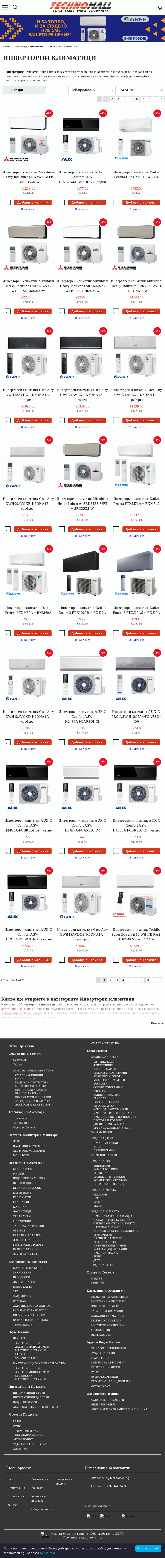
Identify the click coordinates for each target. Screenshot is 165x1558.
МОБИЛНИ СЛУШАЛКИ (30, 1086)
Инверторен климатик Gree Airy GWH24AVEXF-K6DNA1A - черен (82, 394)
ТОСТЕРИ (99, 1091)
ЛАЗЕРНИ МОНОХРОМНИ (32, 1346)
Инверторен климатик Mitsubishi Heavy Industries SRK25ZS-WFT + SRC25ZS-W (136, 286)
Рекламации (39, 1479)
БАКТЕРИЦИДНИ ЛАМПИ (110, 1249)
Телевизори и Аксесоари (26, 1112)
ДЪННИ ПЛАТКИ (24, 1282)
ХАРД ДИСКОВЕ (23, 1296)
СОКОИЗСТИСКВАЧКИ (108, 1087)
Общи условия (41, 1509)
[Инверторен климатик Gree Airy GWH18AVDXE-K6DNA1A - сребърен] (81, 896)
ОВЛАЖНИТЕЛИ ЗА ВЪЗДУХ (111, 1219)
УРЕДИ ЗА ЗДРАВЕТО (105, 1211)
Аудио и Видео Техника (104, 1342)
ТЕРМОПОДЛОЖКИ (106, 1241)
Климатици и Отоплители (106, 1290)
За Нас (12, 1505)
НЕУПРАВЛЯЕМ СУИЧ (29, 1434)
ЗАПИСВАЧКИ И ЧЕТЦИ (28, 1225)
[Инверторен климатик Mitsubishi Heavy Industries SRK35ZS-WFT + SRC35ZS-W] (81, 465)
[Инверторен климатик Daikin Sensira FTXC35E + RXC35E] (135, 138)
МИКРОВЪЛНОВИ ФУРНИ (110, 1072)
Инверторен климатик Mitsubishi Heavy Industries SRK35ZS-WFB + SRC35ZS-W (28, 177)
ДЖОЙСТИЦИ (22, 1211)
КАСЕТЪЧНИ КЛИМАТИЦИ (108, 1301)
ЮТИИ (97, 1146)
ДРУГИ (97, 1260)
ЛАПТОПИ (20, 1141)
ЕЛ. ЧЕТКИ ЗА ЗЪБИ (104, 1155)
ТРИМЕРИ (99, 1172)
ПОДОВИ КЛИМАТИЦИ (106, 1320)
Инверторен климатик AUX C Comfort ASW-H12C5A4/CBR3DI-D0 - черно (28, 934)
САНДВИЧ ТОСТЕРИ (106, 1094)
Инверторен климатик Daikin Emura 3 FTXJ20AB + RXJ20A (82, 610)
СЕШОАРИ (100, 1194)
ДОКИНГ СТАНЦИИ (26, 1240)
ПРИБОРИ (97, 1283)
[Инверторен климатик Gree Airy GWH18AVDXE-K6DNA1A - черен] (27, 356)
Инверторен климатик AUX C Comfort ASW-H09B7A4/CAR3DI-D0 (82, 825)
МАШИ (98, 1201)
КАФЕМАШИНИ (101, 1132)
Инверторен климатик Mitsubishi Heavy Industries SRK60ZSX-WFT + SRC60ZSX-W (28, 286)
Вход (11, 1479)
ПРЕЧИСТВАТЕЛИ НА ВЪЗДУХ (113, 1216)
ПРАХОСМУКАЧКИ (105, 1143)
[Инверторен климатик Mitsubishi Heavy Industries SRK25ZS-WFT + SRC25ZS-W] (135, 247)
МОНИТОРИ (21, 1155)
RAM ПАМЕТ (21, 1301)
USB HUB (19, 1230)
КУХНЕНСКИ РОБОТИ (108, 1076)
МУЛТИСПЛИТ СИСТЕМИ (108, 1325)
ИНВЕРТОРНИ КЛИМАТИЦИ (109, 1296)
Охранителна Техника (103, 1393)
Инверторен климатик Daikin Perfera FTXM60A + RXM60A (28, 610)
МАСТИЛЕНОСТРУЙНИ (30, 1350)
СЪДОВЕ (96, 1278)
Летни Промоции (21, 1046)
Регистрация (16, 1487)
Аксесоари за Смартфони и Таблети (34, 1070)
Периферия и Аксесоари (26, 1162)
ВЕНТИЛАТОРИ (101, 1334)
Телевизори (20, 1118)
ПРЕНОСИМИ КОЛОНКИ (31, 1089)
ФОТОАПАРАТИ (101, 1386)
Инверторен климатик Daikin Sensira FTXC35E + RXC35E (137, 174)
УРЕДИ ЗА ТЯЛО (102, 1161)
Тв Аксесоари (21, 1122)
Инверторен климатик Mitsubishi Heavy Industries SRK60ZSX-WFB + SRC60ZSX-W (82, 286)
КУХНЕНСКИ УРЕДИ (105, 1056)
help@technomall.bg (115, 1478)
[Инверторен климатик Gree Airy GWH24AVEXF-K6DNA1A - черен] (81, 356)
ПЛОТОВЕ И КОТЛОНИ (108, 1120)
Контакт (37, 1487)
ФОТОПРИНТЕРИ (26, 1357)
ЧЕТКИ (97, 1205)
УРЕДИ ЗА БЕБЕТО (103, 1265)
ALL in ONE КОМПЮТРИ (29, 1150)
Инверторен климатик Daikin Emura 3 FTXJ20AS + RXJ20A (136, 610)
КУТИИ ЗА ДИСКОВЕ (27, 1187)
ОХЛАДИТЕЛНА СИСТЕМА (30, 1319)
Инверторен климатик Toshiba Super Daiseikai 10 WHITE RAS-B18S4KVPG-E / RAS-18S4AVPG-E (137, 935)
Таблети (17, 1064)
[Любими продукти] (150, 7)
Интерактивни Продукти (27, 1386)
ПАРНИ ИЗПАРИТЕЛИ (107, 1238)
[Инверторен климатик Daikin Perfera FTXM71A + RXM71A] (135, 465)
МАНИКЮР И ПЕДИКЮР (109, 1176)
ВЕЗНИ (97, 1256)
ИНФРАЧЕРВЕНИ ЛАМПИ (109, 1245)
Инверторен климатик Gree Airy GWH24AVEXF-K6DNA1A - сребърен (136, 394)
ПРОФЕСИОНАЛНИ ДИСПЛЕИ (111, 1381)
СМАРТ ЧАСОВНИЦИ (29, 1075)
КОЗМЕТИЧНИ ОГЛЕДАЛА (110, 1180)
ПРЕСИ (97, 1198)
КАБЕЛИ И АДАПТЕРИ (28, 1235)
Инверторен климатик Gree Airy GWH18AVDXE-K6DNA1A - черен (28, 394)
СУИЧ (17, 1426)
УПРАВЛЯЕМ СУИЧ (28, 1431)
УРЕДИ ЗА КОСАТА (103, 1189)
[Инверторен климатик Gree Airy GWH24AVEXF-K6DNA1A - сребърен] (135, 356)
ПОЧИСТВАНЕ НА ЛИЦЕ (109, 1184)
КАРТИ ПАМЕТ (23, 1192)
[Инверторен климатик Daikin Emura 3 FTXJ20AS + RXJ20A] (135, 574)
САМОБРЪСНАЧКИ (105, 1169)
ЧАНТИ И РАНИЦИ (25, 1249)
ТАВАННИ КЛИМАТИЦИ (107, 1311)
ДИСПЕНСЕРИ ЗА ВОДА (109, 1124)
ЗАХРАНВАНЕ (22, 1272)
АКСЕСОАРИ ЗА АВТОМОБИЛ (35, 1104)
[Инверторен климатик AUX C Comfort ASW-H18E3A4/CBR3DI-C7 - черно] (135, 787)
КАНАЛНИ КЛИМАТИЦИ (107, 1315)
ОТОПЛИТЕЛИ (100, 1330)
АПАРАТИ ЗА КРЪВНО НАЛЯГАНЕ (115, 1230)
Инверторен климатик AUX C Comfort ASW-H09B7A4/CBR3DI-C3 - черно (82, 177)
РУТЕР (17, 1420)
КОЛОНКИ (19, 1206)
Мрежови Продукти (23, 1414)
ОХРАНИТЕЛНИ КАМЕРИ (107, 1399)
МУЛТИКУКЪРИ (104, 1061)
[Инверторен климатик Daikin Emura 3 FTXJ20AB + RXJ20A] (81, 574)
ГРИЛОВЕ (99, 1098)
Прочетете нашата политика (83, 1537)
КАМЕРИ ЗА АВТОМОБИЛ (108, 1362)
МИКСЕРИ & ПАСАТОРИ (109, 1080)
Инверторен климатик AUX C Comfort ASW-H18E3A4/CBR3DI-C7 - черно (136, 825)
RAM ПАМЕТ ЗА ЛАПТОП (30, 1310)
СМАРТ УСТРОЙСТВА (105, 1043)
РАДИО (95, 1372)
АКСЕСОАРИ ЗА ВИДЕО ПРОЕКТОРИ (37, 1406)
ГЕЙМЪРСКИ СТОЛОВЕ (28, 1244)
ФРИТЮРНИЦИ (103, 1065)
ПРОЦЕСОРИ (21, 1277)
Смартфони (20, 1059)
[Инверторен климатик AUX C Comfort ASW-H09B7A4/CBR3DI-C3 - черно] (81, 138)
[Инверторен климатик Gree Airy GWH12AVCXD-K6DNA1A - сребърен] (27, 678)
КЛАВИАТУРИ (22, 1168)
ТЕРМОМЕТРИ (102, 1234)
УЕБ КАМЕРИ (22, 1216)
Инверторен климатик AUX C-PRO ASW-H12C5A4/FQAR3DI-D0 (137, 716)
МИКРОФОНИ (22, 1220)
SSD (15, 1291)
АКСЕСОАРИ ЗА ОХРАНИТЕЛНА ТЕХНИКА (119, 1409)
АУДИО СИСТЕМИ (103, 1353)
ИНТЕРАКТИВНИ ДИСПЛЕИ (31, 1397)
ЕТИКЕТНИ (22, 1354)
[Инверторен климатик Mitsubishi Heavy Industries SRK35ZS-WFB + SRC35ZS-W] (27, 138)
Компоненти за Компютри (28, 1261)
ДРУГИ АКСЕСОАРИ (26, 1254)
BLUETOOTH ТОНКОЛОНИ (108, 1348)
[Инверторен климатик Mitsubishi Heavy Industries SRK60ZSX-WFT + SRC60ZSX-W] (27, 247)
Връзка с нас (16, 1496)
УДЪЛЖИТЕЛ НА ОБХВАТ (29, 1444)
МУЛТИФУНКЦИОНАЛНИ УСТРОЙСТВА (39, 1363)
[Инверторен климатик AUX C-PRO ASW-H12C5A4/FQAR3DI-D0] (135, 678)
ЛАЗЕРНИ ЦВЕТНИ (27, 1343)
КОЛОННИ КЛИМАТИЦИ (107, 1306)
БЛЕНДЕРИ (100, 1083)
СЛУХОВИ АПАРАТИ (107, 1227)
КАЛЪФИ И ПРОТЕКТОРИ (32, 1082)
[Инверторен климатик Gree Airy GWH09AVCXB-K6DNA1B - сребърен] (27, 465)
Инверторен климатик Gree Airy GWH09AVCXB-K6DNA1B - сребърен (28, 503)
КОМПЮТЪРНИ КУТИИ (28, 1267)
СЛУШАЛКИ (21, 1202)
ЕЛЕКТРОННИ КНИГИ (105, 1367)
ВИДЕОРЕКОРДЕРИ (103, 1404)
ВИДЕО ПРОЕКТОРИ (26, 1402)
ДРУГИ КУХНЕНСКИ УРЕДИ (112, 1127)
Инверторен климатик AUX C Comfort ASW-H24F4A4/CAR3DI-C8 (82, 716)
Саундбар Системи (24, 1127)
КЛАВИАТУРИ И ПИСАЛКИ (33, 1097)
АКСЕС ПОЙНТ (23, 1439)
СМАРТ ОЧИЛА (25, 1078)
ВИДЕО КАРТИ (22, 1286)
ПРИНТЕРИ (20, 1338)
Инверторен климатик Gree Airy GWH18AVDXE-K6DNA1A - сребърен (82, 934)
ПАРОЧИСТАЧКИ (104, 1150)
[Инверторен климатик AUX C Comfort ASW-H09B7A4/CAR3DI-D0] (81, 787)
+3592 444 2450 (115, 1486)
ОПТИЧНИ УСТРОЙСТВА (29, 1315)
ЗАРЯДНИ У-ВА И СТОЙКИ (32, 1101)
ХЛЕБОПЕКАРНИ (104, 1069)
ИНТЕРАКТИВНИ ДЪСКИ (29, 1392)
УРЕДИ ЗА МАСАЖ (105, 1252)
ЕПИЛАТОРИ (101, 1165)
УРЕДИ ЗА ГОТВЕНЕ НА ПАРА (113, 1113)
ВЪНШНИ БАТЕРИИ (28, 1093)
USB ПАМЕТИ (22, 1197)
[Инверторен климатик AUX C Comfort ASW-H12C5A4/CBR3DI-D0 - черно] (27, 896)
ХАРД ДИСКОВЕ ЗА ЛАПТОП (32, 1305)
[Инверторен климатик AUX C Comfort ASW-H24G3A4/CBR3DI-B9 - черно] (27, 787)
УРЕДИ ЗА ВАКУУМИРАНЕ (111, 1109)
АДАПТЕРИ (20, 1448)
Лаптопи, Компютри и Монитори (33, 1135)
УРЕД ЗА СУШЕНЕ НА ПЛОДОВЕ (114, 1116)
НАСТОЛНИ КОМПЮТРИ (29, 1146)
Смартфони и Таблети (25, 1053)
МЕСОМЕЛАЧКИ (104, 1105)
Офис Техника (19, 1332)
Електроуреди (97, 1050)
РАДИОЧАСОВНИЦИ (104, 1376)
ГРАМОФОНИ (100, 1357)
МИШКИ (18, 1173)
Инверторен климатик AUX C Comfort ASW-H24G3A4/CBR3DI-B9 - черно (28, 825)
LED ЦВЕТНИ (23, 1375)
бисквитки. (48, 1553)
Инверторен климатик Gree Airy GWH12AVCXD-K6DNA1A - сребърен (28, 716)
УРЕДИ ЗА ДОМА (102, 1138)
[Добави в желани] (8, 202)
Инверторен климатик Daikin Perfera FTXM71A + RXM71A (136, 501)
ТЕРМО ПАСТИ (23, 1324)
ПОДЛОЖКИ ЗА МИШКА (29, 1178)
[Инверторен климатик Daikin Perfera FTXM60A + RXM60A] (27, 574)
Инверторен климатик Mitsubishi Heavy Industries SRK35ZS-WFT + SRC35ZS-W (82, 503)
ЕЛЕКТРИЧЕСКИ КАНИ (108, 1102)
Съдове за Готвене (100, 1272)
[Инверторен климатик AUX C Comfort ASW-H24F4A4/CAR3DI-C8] (81, 678)
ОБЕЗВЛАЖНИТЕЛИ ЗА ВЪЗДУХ (114, 1223)
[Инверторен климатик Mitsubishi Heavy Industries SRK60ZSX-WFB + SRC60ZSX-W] (81, 247)
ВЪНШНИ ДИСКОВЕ (26, 1183)
